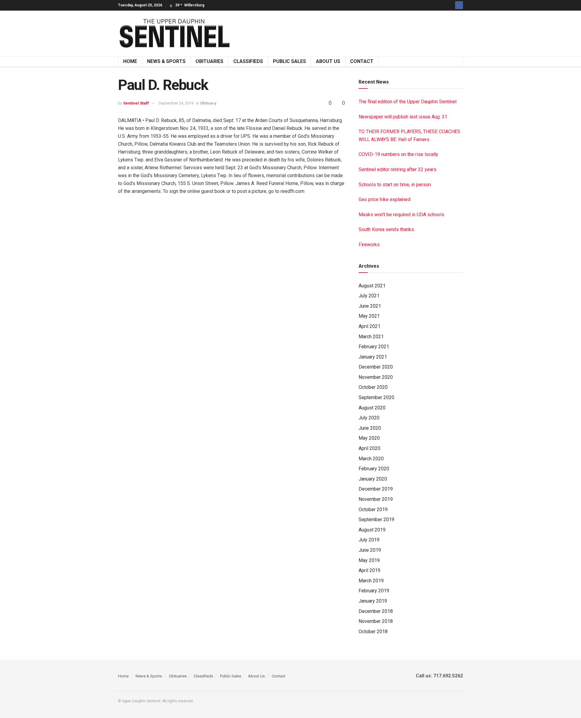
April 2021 (369, 326)
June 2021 (370, 306)
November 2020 (376, 377)
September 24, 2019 (176, 103)
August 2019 (372, 530)
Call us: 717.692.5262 (438, 676)
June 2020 (370, 428)
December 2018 (376, 611)
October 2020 (373, 387)
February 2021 (374, 346)
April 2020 (369, 448)
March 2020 (371, 459)
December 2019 (376, 489)
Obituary (208, 103)
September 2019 (376, 519)
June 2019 (370, 550)
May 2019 (369, 560)
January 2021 (373, 357)
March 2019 (371, 581)
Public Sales (289, 61)
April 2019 (369, 570)
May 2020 (369, 438)
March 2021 (371, 336)
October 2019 (373, 509)
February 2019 (374, 591)
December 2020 (376, 367)
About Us (328, 61)
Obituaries (209, 61)
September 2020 (376, 397)
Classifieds (248, 61)
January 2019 (373, 601)
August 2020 (372, 408)
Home (130, 61)
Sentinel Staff (136, 103)
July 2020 (369, 418)
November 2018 (376, 621)
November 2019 (376, 499)
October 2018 (373, 631)
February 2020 (374, 468)
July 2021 (369, 296)
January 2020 (373, 479)
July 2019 (369, 540)
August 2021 (372, 286)
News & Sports (166, 61)
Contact (361, 61)
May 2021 (369, 316)
